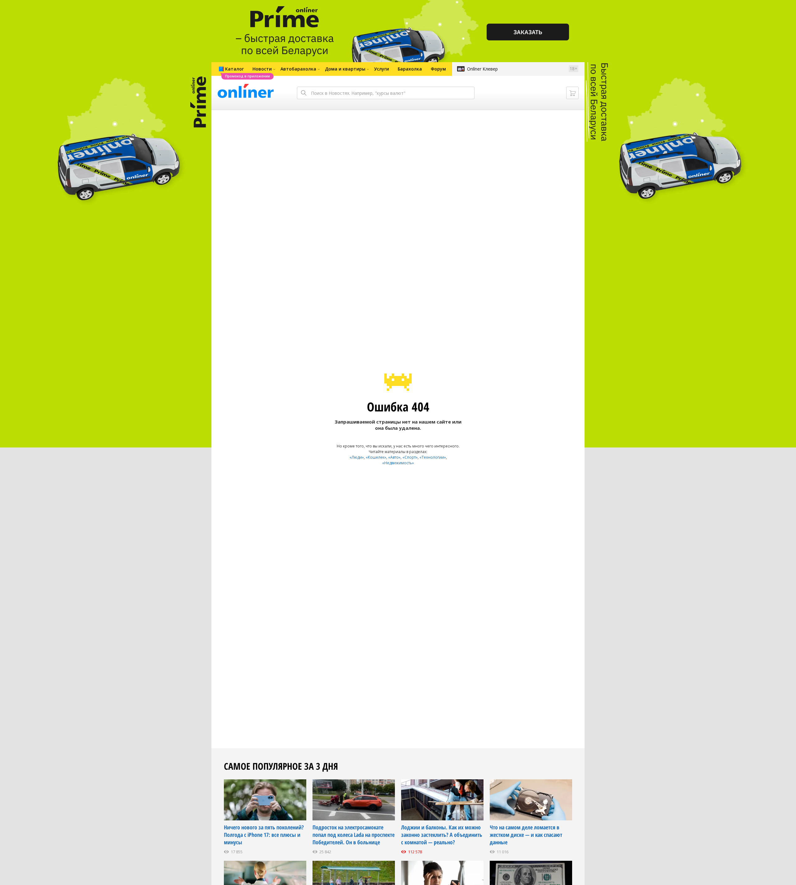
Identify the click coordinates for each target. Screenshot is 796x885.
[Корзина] (572, 93)
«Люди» (356, 457)
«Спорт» (410, 457)
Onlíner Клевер (482, 69)
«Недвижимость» (398, 462)
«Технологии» (432, 457)
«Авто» (394, 457)
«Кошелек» (376, 457)
